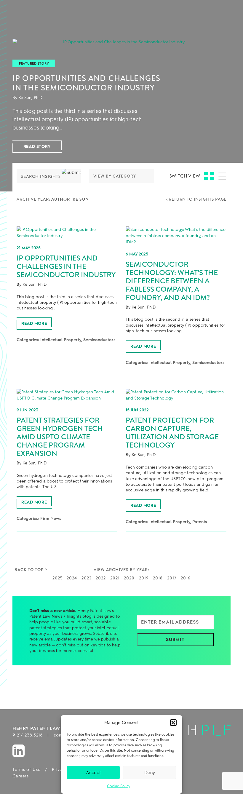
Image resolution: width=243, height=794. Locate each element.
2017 (172, 578)
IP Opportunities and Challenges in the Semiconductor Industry (86, 83)
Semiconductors (99, 339)
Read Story (37, 146)
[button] (173, 723)
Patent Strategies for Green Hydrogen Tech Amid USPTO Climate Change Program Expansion (60, 437)
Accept (93, 772)
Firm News (50, 518)
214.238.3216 (30, 735)
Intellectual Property (60, 339)
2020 (129, 578)
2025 (57, 578)
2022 (101, 578)
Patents (199, 521)
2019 (144, 578)
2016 (186, 578)
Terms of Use (26, 769)
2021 (115, 578)
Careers (20, 776)
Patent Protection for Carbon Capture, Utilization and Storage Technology (172, 432)
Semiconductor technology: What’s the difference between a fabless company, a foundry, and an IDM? (172, 281)
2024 (72, 578)
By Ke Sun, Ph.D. (27, 97)
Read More (34, 323)
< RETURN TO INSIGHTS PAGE (196, 199)
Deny (149, 772)
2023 (86, 578)
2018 (158, 578)
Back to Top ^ (31, 570)
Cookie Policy (118, 786)
